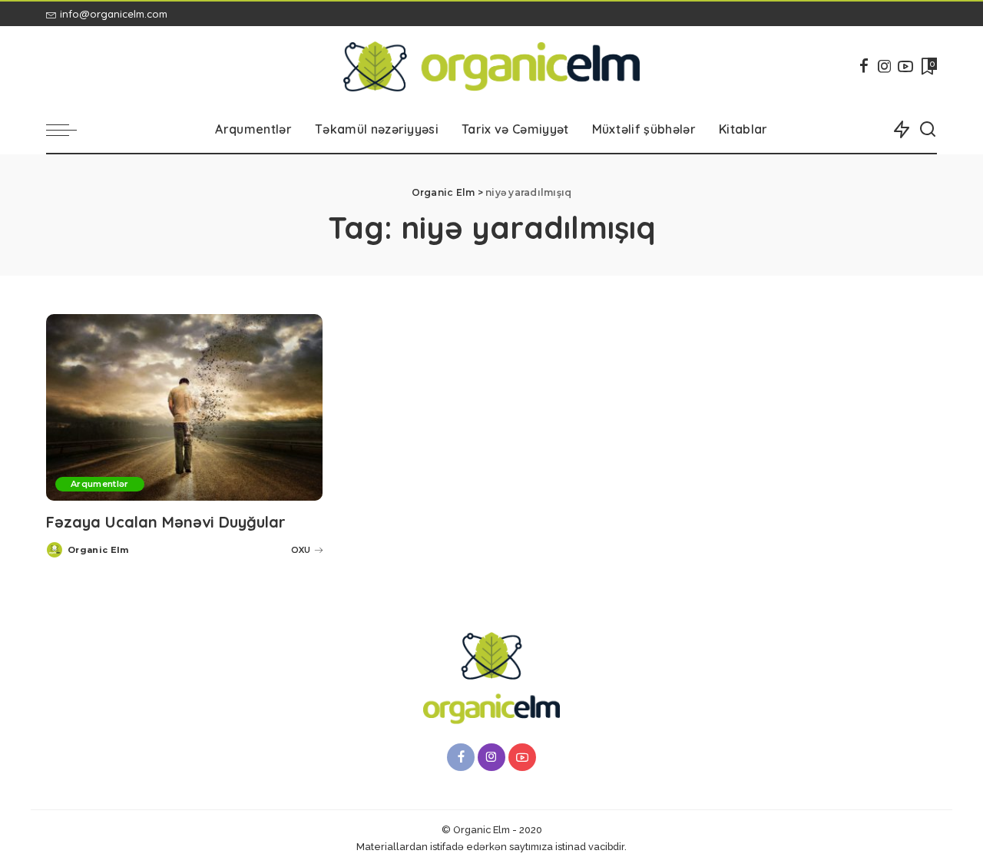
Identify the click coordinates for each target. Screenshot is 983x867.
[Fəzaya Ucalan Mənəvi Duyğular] (184, 407)
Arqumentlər (100, 483)
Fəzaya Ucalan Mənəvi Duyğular (166, 521)
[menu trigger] (69, 130)
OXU (300, 549)
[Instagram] (884, 66)
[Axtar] (927, 130)
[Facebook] (864, 66)
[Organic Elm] (491, 66)
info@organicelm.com (113, 14)
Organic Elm (98, 549)
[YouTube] (905, 66)
